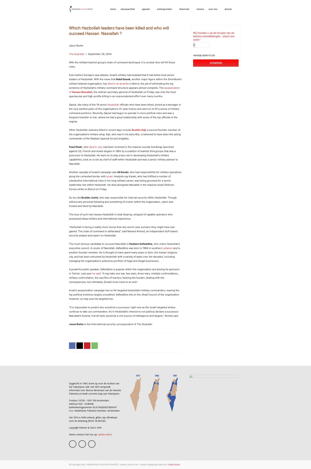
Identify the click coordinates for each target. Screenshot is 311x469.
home (113, 9)
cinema (200, 9)
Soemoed (184, 9)
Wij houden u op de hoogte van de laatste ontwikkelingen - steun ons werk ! (214, 36)
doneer (228, 9)
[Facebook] (72, 345)
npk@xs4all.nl (105, 434)
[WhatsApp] (94, 345)
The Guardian (77, 54)
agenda (146, 9)
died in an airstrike (118, 83)
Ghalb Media (174, 464)
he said (96, 273)
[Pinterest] (87, 345)
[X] (79, 345)
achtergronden (164, 9)
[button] (238, 9)
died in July (95, 146)
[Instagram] (82, 444)
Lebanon (168, 248)
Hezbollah (113, 104)
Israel (109, 176)
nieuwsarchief (128, 9)
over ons (212, 9)
